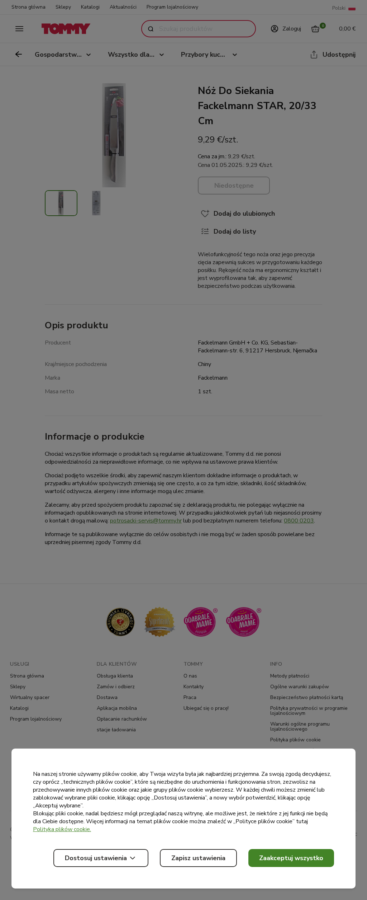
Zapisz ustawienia (198, 858)
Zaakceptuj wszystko (291, 858)
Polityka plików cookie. (62, 829)
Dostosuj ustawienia (96, 858)
